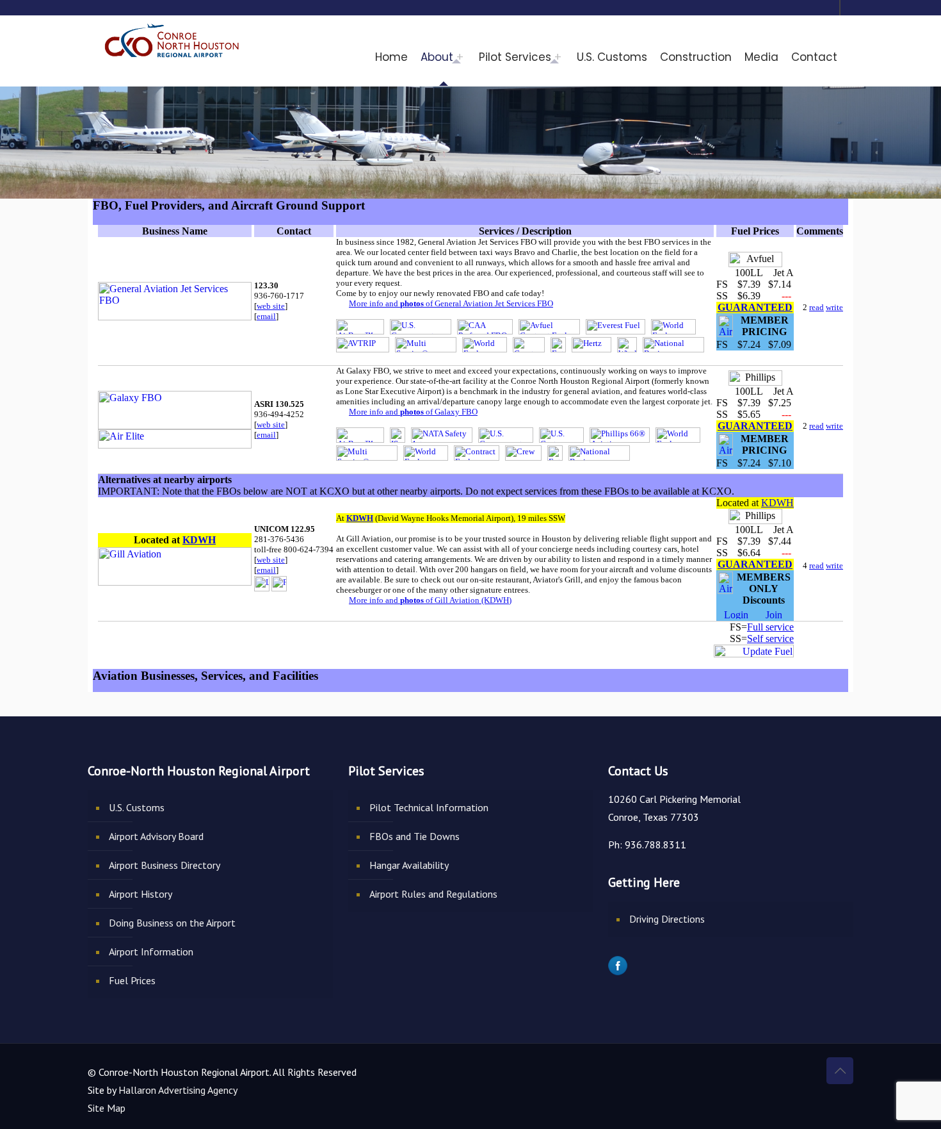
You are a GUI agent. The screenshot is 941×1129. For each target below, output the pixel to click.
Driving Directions (667, 918)
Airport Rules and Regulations (433, 893)
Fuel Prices (132, 980)
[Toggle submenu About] (462, 57)
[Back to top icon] (839, 1070)
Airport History (140, 893)
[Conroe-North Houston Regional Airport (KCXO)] (172, 38)
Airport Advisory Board (156, 836)
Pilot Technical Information (428, 807)
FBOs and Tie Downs (414, 836)
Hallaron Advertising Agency (177, 1090)
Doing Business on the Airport (172, 922)
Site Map (106, 1107)
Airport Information (151, 951)
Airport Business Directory (164, 865)
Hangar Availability (409, 865)
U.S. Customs (137, 807)
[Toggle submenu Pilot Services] (560, 57)
